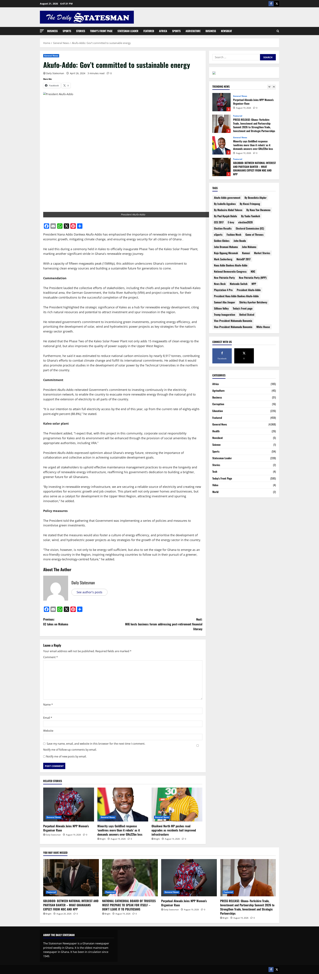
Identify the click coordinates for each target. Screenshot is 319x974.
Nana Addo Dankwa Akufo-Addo (230, 265)
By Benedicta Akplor (255, 198)
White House (263, 327)
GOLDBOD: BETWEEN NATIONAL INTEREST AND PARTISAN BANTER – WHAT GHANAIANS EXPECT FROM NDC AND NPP (221, 145)
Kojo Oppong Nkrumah (226, 253)
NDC (253, 271)
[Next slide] (274, 87)
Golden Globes (221, 241)
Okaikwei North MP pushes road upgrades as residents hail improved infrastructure (174, 830)
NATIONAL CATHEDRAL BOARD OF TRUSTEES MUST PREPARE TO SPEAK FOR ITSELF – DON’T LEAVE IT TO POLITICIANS (221, 167)
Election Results (223, 228)
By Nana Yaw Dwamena (258, 210)
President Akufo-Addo (249, 290)
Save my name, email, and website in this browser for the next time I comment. (96, 743)
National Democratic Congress (230, 271)
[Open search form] (278, 31)
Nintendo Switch (238, 284)
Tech (214, 472)
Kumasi (246, 253)
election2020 (245, 222)
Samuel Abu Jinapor (224, 302)
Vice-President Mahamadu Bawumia (233, 321)
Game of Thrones (254, 235)
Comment (50, 657)
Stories (80, 31)
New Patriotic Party (224, 278)
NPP (254, 284)
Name (48, 704)
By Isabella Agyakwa (225, 204)
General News (51, 55)
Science (216, 445)
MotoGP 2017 (243, 259)
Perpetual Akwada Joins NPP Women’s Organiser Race (66, 828)
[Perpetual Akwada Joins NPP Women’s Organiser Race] (68, 804)
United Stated (246, 315)
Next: (163, 624)
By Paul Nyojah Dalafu (225, 216)
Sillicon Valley (221, 308)
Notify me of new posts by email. (66, 756)
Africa (163, 31)
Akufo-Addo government (227, 198)
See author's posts (89, 592)
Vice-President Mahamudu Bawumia (233, 327)
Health (215, 431)
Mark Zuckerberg (223, 259)
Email (47, 718)
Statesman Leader (127, 31)
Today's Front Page (222, 478)
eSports (218, 235)
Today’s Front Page (101, 31)
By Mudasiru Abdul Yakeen (228, 210)
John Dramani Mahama (226, 247)
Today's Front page (243, 308)
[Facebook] (270, 3)
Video (215, 485)
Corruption (218, 404)
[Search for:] (236, 57)
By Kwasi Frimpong (250, 204)
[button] (42, 30)
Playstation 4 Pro (223, 290)
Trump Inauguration (224, 315)
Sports (67, 31)
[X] (276, 3)
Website (48, 730)
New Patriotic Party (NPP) (252, 278)
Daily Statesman (55, 73)
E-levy (231, 222)
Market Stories (262, 253)
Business (52, 31)
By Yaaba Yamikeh (250, 216)
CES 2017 (219, 222)
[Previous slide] (269, 87)
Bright (103, 838)
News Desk (220, 284)
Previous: (55, 621)
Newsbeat (226, 31)
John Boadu (240, 241)
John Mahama (249, 247)
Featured (148, 31)
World (215, 492)
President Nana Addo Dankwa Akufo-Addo (236, 296)
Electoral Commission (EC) (250, 228)
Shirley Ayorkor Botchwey (253, 302)
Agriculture (193, 31)
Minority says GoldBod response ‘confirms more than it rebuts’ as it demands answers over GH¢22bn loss (120, 830)
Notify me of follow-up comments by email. (70, 749)
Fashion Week (234, 235)
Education (217, 411)
